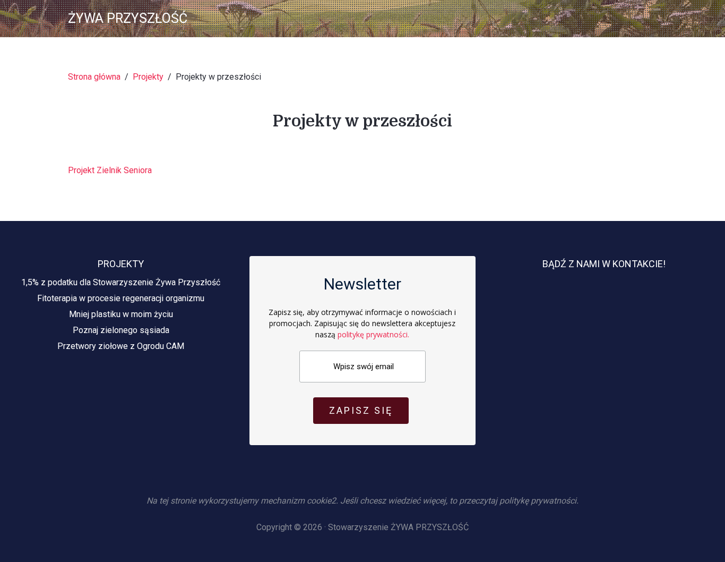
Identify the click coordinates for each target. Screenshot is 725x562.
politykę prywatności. (373, 334)
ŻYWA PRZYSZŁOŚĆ (127, 18)
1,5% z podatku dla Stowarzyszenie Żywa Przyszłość (120, 282)
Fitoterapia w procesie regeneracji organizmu (120, 298)
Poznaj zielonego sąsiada (121, 330)
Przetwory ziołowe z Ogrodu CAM (120, 346)
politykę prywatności (537, 501)
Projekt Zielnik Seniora (110, 170)
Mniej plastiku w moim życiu (121, 314)
